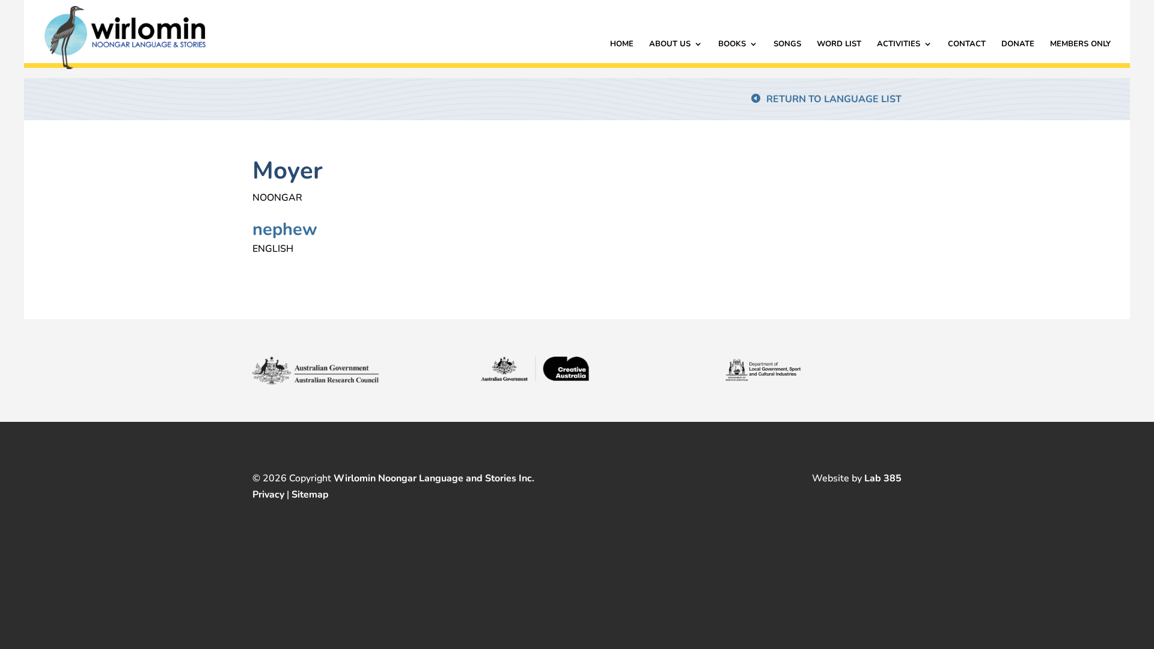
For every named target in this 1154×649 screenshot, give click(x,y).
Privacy (268, 494)
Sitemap (310, 494)
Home (621, 44)
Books (732, 44)
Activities (898, 44)
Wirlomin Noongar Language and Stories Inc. (434, 478)
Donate (1017, 44)
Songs (787, 44)
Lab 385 (883, 478)
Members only (1080, 44)
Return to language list (834, 99)
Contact (967, 44)
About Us (670, 44)
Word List (839, 44)
